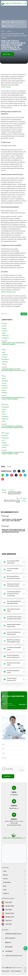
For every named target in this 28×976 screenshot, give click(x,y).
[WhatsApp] (2, 475)
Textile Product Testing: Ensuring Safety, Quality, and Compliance (13, 343)
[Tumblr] (16, 475)
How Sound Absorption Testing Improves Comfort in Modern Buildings (13, 398)
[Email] (2, 479)
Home (3, 31)
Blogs (9, 31)
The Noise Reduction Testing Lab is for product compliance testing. (13, 453)
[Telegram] (25, 475)
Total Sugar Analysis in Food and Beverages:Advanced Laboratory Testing (13, 369)
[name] (25, 3)
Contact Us (6, 893)
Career (5, 889)
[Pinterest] (11, 475)
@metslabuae (8, 947)
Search (24, 314)
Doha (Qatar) (8, 909)
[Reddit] (20, 475)
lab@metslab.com (14, 808)
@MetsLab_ (8, 942)
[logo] (14, 835)
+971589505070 (14, 795)
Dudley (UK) (8, 920)
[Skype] (7, 475)
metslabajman (8, 951)
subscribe (22, 704)
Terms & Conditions (16, 971)
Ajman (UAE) (8, 902)
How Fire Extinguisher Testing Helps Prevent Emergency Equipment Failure (12, 426)
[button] (14, 562)
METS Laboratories (10, 938)
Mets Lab (8, 967)
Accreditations (7, 882)
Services (5, 878)
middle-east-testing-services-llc (13, 955)
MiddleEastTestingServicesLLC (13, 933)
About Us (5, 875)
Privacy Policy (5, 971)
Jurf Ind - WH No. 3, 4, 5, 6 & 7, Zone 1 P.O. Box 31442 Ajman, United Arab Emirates (14, 823)
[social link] (14, 471)
